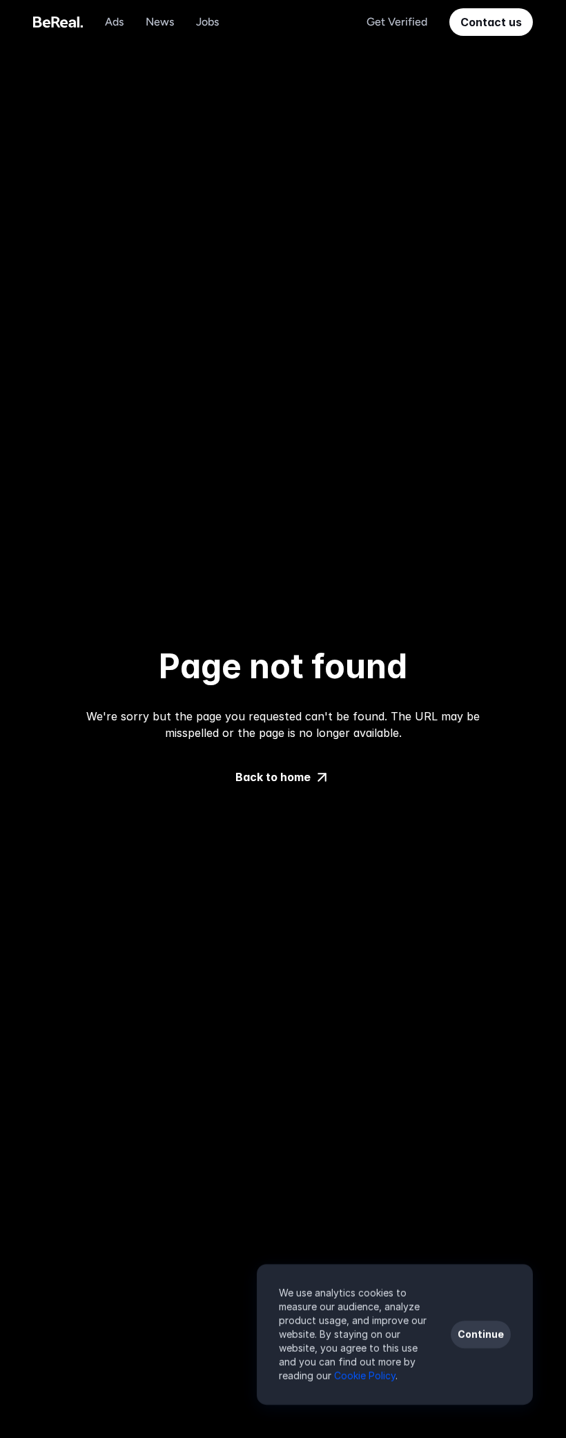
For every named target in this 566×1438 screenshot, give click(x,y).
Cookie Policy (365, 1375)
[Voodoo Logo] (58, 22)
